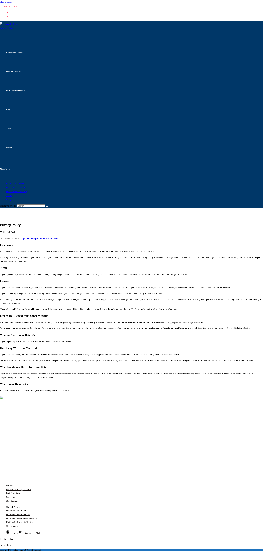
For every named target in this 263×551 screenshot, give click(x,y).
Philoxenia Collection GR (17, 511)
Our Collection (6, 539)
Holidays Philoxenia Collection (19, 522)
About (9, 195)
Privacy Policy (6, 545)
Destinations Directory (16, 191)
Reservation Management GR (18, 489)
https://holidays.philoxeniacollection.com (39, 238)
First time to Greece (15, 187)
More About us (12, 526)
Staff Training (12, 501)
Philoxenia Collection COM (18, 514)
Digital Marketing (13, 493)
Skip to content (6, 2)
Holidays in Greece (15, 183)
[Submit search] (47, 206)
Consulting (10, 497)
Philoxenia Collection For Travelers (21, 518)
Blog (8, 199)
